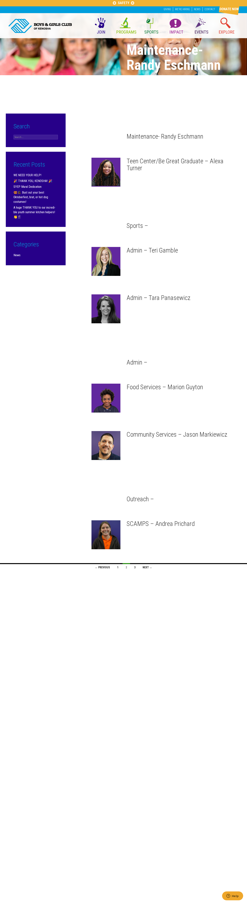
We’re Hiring (182, 9)
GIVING (167, 9)
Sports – (137, 225)
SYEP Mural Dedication (27, 187)
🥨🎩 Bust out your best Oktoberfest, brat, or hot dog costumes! (31, 197)
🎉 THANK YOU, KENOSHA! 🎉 (33, 181)
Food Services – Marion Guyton (165, 387)
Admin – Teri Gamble (152, 250)
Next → (147, 567)
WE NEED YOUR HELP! (27, 175)
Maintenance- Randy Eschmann (165, 136)
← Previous (102, 567)
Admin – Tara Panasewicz (158, 298)
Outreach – (140, 499)
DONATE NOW (229, 9)
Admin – (137, 362)
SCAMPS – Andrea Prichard (161, 523)
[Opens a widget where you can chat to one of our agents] (232, 896)
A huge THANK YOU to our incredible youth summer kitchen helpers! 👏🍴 (34, 212)
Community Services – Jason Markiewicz (177, 434)
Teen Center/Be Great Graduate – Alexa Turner (175, 164)
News (197, 9)
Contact (210, 9)
